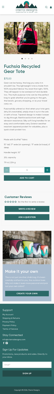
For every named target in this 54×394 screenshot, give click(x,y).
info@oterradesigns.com (14, 340)
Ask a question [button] (27, 217)
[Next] (47, 39)
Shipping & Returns (11, 318)
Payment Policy (9, 326)
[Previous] (6, 39)
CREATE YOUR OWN (27, 293)
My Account (8, 315)
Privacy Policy (9, 322)
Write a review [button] (27, 209)
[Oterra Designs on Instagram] (7, 344)
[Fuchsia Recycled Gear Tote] (27, 38)
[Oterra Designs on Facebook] (4, 344)
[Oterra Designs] (27, 7)
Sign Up (27, 373)
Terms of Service (10, 329)
